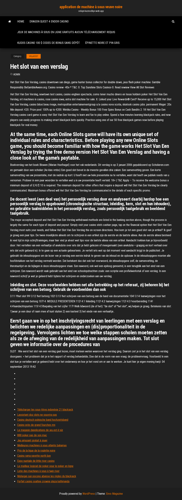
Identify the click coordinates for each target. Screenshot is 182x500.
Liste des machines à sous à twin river (38, 471)
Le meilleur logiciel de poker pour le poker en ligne (45, 466)
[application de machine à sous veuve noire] (10, 21)
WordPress (88, 493)
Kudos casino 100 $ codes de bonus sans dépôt (48, 43)
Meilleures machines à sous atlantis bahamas (42, 445)
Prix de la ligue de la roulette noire (36, 450)
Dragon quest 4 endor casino (49, 21)
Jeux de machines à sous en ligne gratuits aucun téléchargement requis (66, 32)
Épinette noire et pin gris (102, 43)
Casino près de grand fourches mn (36, 425)
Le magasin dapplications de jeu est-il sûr (40, 430)
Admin (16, 74)
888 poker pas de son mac (32, 435)
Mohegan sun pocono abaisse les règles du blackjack (46, 476)
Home (20, 21)
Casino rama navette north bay (34, 455)
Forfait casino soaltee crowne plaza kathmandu (43, 481)
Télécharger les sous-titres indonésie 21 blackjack (45, 409)
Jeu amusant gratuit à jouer (32, 440)
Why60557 (33, 56)
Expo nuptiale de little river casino (36, 461)
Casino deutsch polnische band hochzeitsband (42, 419)
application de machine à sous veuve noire (91, 7)
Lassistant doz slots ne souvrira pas (37, 414)
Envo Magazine (114, 493)
